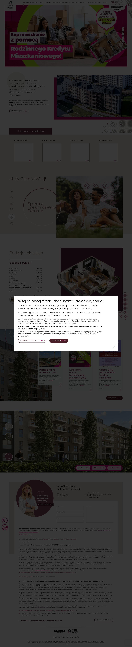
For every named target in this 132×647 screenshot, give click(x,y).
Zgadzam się (56, 340)
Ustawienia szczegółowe (30, 340)
